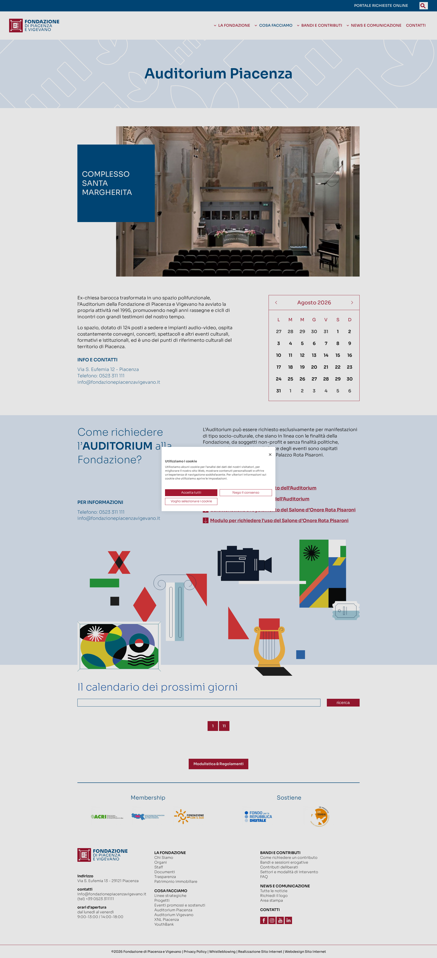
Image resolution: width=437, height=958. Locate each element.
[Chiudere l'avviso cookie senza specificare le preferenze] (270, 454)
